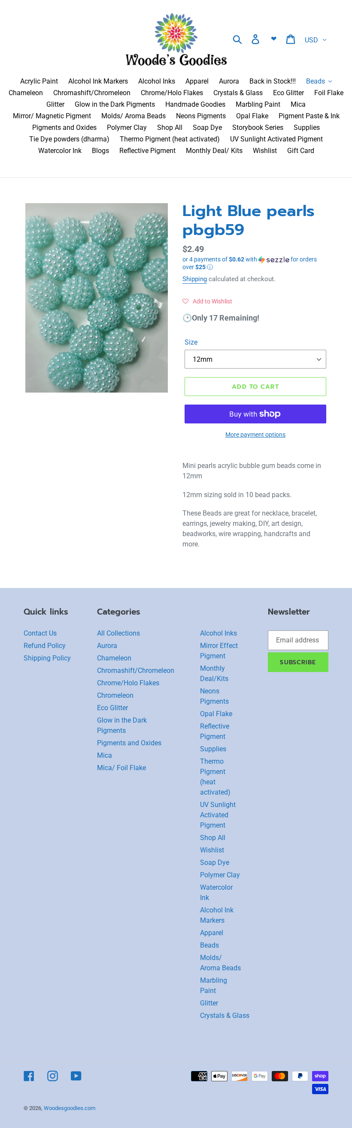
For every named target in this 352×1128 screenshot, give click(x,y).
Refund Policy (45, 646)
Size (191, 342)
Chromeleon (115, 695)
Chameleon (114, 658)
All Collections (118, 633)
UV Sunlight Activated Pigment (218, 815)
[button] (255, 263)
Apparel (211, 933)
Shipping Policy (47, 658)
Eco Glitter (112, 708)
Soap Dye (214, 862)
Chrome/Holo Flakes (128, 683)
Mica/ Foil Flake (121, 768)
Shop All (212, 838)
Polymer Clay (220, 875)
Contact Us (40, 633)
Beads (209, 945)
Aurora (107, 646)
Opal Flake (216, 714)
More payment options (255, 434)
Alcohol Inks (218, 633)
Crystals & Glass (224, 1015)
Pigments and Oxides (129, 743)
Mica (104, 755)
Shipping (194, 279)
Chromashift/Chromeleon (135, 670)
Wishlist (212, 850)
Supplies (213, 749)
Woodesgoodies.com (69, 1108)
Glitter (209, 1003)
